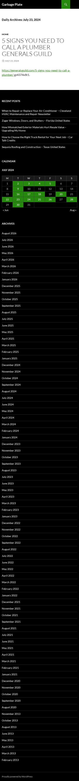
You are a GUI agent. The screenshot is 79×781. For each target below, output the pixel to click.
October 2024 (10, 378)
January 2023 (9, 516)
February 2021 (10, 667)
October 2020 (10, 694)
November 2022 (11, 529)
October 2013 (10, 720)
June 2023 (8, 483)
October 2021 (10, 615)
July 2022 (7, 555)
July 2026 (7, 239)
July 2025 (7, 318)
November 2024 (11, 371)
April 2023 (8, 496)
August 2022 (9, 549)
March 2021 (9, 661)
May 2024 (7, 411)
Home (5, 34)
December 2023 (11, 443)
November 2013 (11, 713)
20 (61, 194)
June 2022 (8, 562)
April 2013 (8, 746)
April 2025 (8, 338)
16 (18, 194)
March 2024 (9, 424)
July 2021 (7, 634)
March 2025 (9, 345)
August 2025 (9, 312)
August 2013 (9, 727)
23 (18, 199)
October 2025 (10, 299)
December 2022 (11, 522)
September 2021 (11, 621)
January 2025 (9, 358)
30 (18, 204)
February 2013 (10, 759)
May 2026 (7, 253)
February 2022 (10, 588)
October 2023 (10, 457)
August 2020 (9, 707)
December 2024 (11, 364)
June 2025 (8, 325)
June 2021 (8, 641)
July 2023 (7, 476)
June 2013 (8, 733)
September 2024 (11, 384)
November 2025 (11, 292)
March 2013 (9, 753)
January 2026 (9, 279)
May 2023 (7, 490)
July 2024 (7, 397)
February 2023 (10, 509)
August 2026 (9, 233)
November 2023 (11, 450)
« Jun (5, 210)
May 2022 (7, 569)
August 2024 (9, 391)
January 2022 (9, 595)
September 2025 (11, 305)
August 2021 (9, 628)
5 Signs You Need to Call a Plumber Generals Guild (33, 47)
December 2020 (11, 680)
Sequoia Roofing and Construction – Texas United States (33, 146)
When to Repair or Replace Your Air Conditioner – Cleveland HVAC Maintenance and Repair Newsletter (36, 112)
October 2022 (10, 536)
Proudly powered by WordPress (17, 776)
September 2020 (11, 700)
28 (71, 199)
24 (28, 199)
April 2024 (8, 417)
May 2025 (7, 332)
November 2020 (11, 687)
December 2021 (11, 601)
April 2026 (8, 259)
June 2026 (8, 246)
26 (50, 199)
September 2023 (11, 463)
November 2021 (11, 608)
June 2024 (8, 404)
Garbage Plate (12, 4)
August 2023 (9, 470)
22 (7, 199)
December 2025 (11, 285)
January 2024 (9, 437)
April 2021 (8, 654)
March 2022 (9, 582)
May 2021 (7, 648)
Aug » (73, 210)
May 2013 (7, 740)
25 (39, 199)
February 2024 (10, 430)
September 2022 (11, 542)
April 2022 (8, 575)
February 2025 (10, 351)
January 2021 (9, 674)
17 (28, 194)
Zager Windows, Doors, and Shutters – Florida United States (36, 120)
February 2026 (10, 272)
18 (39, 194)
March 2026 (9, 266)
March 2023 (9, 503)
